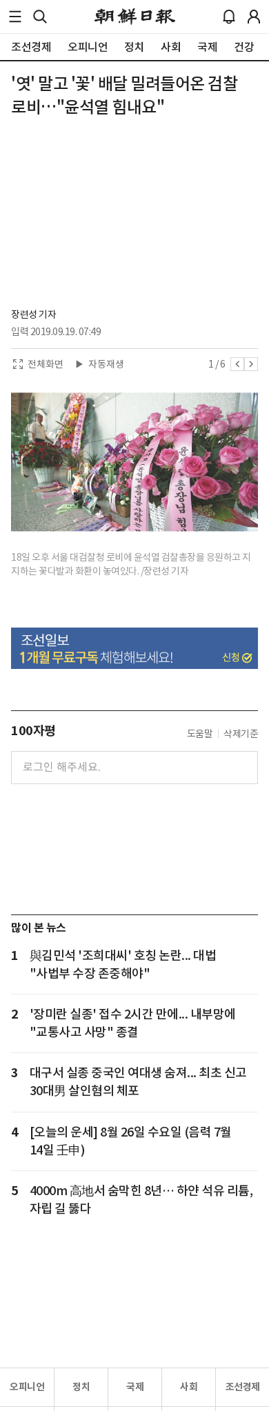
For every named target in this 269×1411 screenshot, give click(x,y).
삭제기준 (240, 734)
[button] (15, 16)
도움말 (200, 734)
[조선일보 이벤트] (134, 648)
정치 (81, 1387)
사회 (188, 1387)
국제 (134, 1387)
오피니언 (27, 1387)
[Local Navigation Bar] (15, 16)
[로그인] (254, 16)
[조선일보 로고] (134, 16)
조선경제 (243, 1387)
